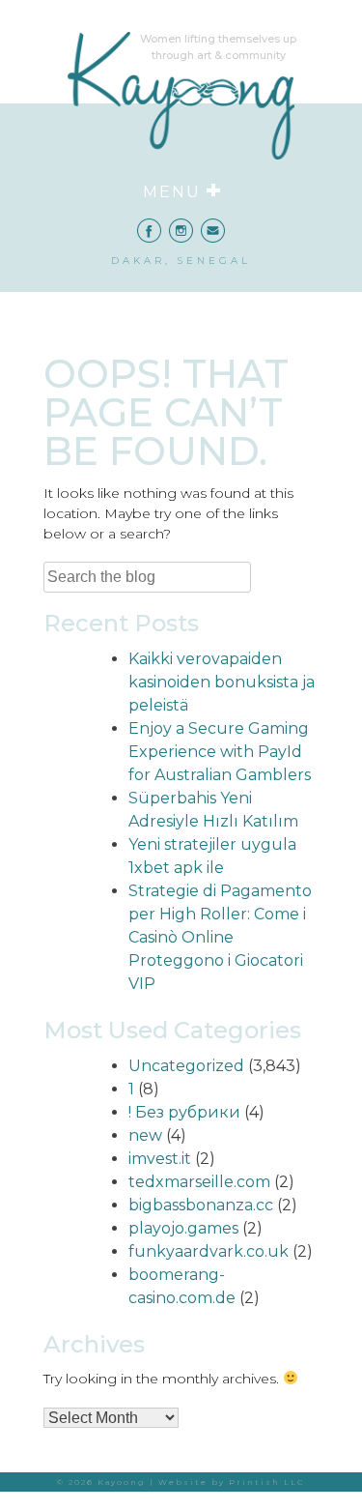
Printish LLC (267, 1482)
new (145, 1135)
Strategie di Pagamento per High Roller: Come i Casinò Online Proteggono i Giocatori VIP (220, 937)
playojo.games (183, 1228)
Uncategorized (186, 1066)
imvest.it (159, 1158)
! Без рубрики (184, 1112)
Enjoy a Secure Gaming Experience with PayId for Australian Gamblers (219, 751)
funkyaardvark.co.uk (208, 1251)
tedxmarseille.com (199, 1182)
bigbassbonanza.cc (200, 1205)
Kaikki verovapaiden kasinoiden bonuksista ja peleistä (221, 682)
